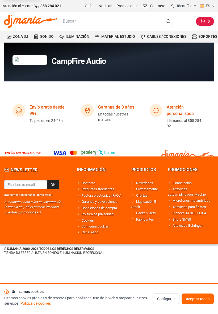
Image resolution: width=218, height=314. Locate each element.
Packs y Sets (146, 213)
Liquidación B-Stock (144, 204)
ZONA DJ (20, 36)
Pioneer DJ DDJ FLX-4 (189, 213)
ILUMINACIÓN (77, 36)
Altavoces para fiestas (189, 207)
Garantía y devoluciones (100, 202)
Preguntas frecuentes (98, 189)
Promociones (127, 6)
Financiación (182, 183)
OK (53, 185)
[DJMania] (30, 21)
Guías (89, 6)
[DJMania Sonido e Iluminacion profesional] (187, 152)
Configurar (166, 299)
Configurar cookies (95, 226)
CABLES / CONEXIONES (166, 36)
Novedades (144, 183)
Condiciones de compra (99, 208)
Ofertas (142, 195)
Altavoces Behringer (188, 226)
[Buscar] (168, 21)
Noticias (105, 6)
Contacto (88, 183)
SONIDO (47, 36)
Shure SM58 (182, 219)
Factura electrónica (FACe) (101, 195)
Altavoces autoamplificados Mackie (187, 191)
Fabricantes (145, 219)
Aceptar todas (197, 299)
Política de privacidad (98, 214)
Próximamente (147, 189)
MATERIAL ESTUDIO (118, 36)
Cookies (88, 220)
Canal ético (90, 232)
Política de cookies (35, 303)
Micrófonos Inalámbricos (191, 201)
